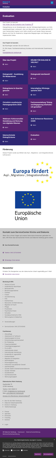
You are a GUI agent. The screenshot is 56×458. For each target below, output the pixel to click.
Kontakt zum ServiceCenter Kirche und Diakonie (26, 232)
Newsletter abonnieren (12, 274)
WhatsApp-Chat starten (12, 260)
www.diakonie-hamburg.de (15, 393)
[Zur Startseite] (6, 2)
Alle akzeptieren (48, 454)
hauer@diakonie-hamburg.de (12, 52)
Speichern (37, 454)
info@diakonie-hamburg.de (16, 391)
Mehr (6, 64)
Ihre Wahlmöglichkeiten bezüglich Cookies (28, 440)
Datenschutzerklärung (12, 456)
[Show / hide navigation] (52, 2)
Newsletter (8, 268)
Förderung (8, 149)
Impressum (5, 456)
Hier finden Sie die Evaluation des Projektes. (17, 24)
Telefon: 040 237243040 (13, 252)
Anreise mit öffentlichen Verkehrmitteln (15, 396)
